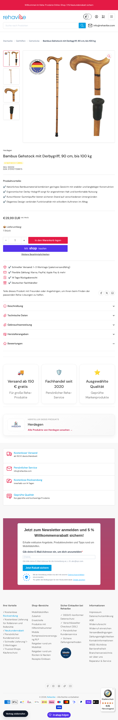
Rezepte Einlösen (41, 659)
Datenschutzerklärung (101, 616)
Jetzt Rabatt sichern (37, 568)
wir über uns (96, 656)
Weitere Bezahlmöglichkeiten (35, 254)
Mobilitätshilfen (40, 612)
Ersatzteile (37, 620)
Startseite (8, 40)
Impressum (95, 612)
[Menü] (113, 690)
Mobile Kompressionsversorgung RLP (44, 636)
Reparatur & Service (100, 661)
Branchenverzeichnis (100, 652)
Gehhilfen (21, 40)
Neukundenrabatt (14, 630)
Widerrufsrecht (97, 624)
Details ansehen (79, 580)
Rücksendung (10, 615)
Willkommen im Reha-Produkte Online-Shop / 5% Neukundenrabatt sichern (59, 5)
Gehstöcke (34, 40)
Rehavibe (51, 697)
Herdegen (7, 150)
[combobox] (44, 25)
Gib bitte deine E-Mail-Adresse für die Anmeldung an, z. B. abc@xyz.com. (53, 561)
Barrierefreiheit (97, 648)
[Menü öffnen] (111, 16)
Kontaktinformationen (101, 640)
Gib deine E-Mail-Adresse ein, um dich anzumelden (52, 552)
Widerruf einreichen (100, 628)
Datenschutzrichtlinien (76, 575)
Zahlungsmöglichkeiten (101, 636)
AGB (91, 620)
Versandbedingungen (100, 632)
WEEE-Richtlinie (98, 644)
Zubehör (36, 616)
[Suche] (82, 25)
